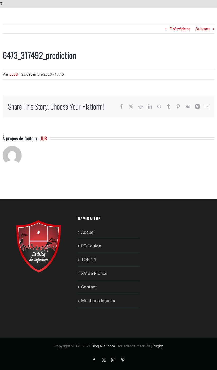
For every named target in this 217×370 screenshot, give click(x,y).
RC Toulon (91, 245)
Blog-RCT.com (103, 346)
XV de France (94, 273)
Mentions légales (98, 300)
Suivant (202, 29)
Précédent (180, 29)
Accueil (88, 232)
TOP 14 (88, 259)
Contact (89, 286)
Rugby (157, 346)
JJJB (13, 74)
